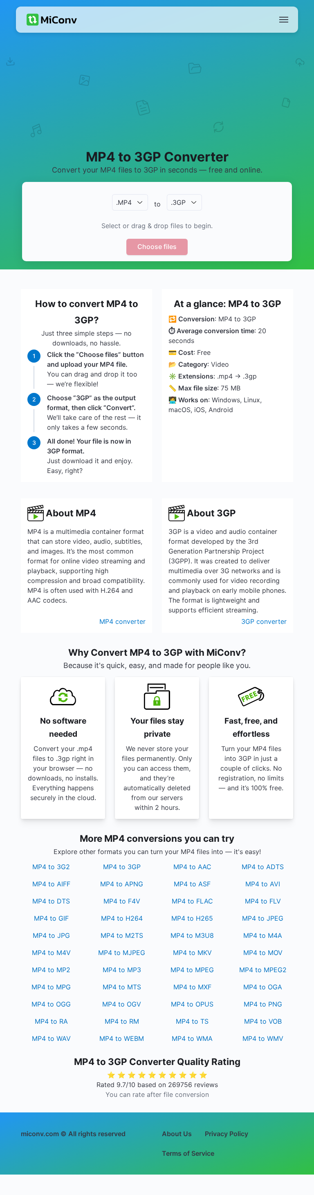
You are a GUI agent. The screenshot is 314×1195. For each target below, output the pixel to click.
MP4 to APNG (121, 884)
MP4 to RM (122, 1021)
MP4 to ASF (192, 884)
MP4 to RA (51, 1021)
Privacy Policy (226, 1133)
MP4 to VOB (263, 1021)
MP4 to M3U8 (192, 935)
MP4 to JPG (51, 935)
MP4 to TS (192, 1021)
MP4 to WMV (262, 1038)
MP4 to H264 (122, 918)
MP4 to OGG (51, 1004)
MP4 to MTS (122, 987)
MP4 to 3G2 (51, 867)
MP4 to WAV (51, 1038)
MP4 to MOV (263, 952)
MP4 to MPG (51, 987)
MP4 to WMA (192, 1038)
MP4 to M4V (51, 952)
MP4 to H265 (192, 918)
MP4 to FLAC (192, 901)
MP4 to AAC (192, 867)
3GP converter (264, 621)
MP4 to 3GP (122, 867)
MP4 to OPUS (192, 1004)
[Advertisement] (157, 100)
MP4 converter (122, 621)
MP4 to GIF (51, 918)
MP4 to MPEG (192, 970)
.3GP (178, 202)
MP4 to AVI (262, 884)
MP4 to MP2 (51, 970)
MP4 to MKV (192, 952)
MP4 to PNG (263, 1004)
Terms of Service (188, 1153)
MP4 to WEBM (121, 1038)
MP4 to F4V (121, 901)
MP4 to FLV (263, 901)
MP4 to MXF (192, 987)
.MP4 (124, 202)
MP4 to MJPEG (121, 952)
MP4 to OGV (121, 1004)
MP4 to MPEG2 (263, 970)
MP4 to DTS (51, 901)
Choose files (157, 246)
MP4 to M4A (262, 935)
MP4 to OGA (262, 987)
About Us (177, 1133)
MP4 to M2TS (122, 935)
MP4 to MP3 (122, 970)
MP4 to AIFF (51, 884)
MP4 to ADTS (263, 867)
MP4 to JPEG (262, 918)
